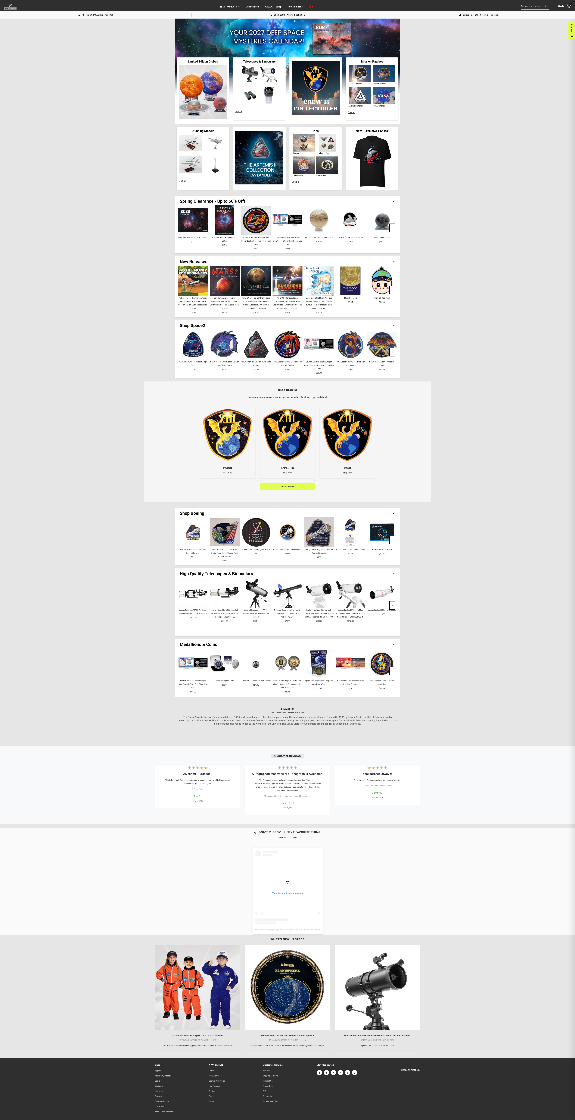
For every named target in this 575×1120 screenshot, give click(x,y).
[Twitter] (326, 1072)
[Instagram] (333, 1072)
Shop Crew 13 (287, 486)
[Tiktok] (354, 1072)
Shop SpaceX (192, 325)
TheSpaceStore (262, 929)
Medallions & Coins (198, 644)
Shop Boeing (192, 513)
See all (238, 111)
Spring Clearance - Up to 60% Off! (212, 201)
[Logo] (10, 7)
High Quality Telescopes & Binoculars (216, 573)
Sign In (561, 6)
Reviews (571, 29)
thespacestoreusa (281, 929)
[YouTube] (347, 1072)
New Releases (193, 261)
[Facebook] (319, 1072)
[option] (96, 15)
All (394, 201)
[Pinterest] (340, 1072)
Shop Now (227, 473)
